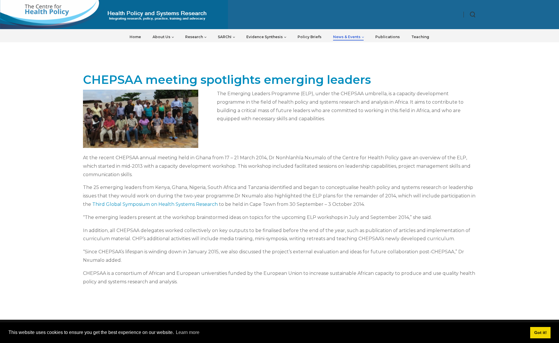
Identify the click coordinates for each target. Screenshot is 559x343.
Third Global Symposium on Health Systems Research (155, 204)
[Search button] (473, 14)
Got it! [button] (540, 332)
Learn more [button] (187, 332)
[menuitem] (135, 37)
